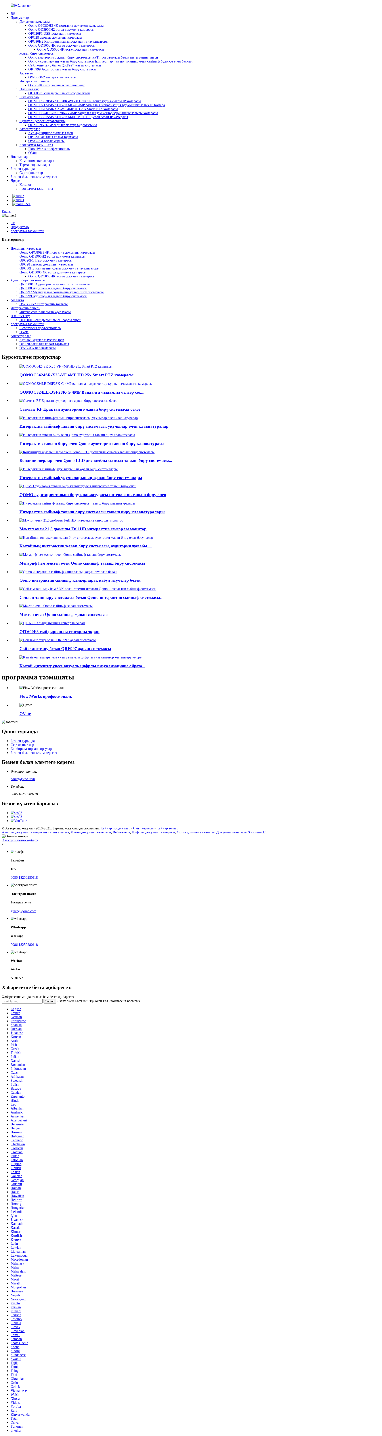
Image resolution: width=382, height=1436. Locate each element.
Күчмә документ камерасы (91, 832)
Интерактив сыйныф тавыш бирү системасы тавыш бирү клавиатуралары (92, 512)
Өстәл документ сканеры (196, 832)
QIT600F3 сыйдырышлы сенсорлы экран (59, 93)
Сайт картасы (143, 828)
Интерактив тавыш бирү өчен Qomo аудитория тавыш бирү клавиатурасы (91, 443)
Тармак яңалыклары (34, 165)
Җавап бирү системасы (36, 53)
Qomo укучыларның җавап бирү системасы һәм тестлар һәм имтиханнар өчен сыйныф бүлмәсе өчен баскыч (110, 61)
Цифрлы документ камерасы (153, 832)
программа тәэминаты (36, 145)
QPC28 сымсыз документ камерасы (55, 37)
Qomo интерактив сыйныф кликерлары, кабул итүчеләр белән (80, 580)
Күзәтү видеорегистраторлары (42, 121)
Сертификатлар (31, 173)
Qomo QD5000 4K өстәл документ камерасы (61, 45)
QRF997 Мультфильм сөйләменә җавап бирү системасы (61, 292)
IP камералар (29, 97)
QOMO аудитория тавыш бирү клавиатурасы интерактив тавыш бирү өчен (92, 494)
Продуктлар (20, 17)
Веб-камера (121, 832)
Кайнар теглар (167, 828)
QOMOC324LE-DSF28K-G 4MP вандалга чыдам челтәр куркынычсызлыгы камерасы (93, 113)
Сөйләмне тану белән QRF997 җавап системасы (64, 65)
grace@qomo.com (23, 911)
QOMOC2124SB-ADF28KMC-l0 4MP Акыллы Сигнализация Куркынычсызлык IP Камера (96, 105)
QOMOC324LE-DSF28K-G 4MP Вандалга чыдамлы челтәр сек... (81, 392)
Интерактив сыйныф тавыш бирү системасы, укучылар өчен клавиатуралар (93, 426)
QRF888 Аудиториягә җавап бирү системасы (53, 288)
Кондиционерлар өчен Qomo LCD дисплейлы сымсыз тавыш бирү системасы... (95, 460)
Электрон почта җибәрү (20, 840)
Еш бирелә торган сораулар (31, 749)
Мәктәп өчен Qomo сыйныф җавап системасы (63, 614)
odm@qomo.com (23, 779)
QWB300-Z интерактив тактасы (52, 77)
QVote (32, 153)
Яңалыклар (19, 157)
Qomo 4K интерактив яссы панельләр (56, 85)
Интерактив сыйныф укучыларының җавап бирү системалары (80, 477)
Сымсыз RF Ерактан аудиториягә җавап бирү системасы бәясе (79, 409)
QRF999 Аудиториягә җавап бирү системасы (62, 69)
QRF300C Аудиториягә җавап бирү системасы (54, 284)
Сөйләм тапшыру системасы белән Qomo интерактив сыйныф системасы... (91, 597)
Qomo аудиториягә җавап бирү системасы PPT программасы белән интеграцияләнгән (93, 57)
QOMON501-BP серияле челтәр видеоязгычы (62, 125)
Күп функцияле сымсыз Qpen (50, 133)
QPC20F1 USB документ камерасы (54, 33)
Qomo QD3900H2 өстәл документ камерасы (61, 29)
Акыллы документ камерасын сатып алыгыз (35, 832)
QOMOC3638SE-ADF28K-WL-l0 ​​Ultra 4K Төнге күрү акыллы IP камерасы (84, 101)
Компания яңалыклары (36, 161)
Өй (13, 13)
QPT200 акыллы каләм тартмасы (53, 137)
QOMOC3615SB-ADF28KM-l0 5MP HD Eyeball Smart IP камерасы (78, 117)
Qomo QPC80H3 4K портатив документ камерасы (66, 25)
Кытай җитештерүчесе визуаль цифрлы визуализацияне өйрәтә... (82, 666)
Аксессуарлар (29, 129)
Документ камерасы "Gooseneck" (241, 832)
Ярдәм (15, 180)
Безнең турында (23, 169)
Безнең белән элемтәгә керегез (34, 176)
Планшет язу (29, 89)
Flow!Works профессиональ (49, 149)
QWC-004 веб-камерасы (46, 141)
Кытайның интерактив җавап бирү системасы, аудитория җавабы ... (85, 546)
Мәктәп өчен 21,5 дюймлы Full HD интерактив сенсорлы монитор (83, 529)
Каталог (25, 184)
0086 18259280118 (24, 877)
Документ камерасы (34, 21)
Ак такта (26, 73)
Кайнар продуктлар (115, 828)
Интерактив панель (34, 81)
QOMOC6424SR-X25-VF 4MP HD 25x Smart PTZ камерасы (73, 109)
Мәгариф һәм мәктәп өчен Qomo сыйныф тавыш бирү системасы (82, 563)
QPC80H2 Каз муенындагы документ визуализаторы (68, 41)
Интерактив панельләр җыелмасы (45, 312)
